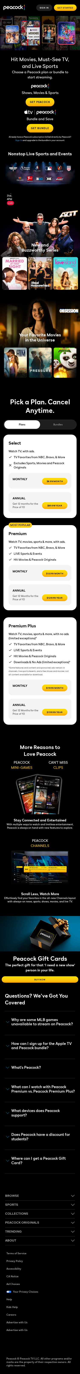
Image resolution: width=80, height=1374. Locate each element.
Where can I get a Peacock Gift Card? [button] (38, 1160)
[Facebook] (9, 1343)
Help (9, 1299)
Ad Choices (13, 1284)
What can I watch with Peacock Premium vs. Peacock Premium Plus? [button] (43, 1089)
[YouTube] (32, 1343)
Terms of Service (16, 1253)
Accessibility (13, 1268)
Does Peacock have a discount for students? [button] (40, 1136)
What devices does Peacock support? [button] (35, 1113)
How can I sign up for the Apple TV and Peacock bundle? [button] (41, 1045)
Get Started (65, 7)
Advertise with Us (17, 1322)
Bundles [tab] (58, 424)
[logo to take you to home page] (14, 8)
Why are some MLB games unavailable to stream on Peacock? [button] (42, 1022)
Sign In (44, 7)
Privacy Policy (14, 1261)
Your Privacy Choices (25, 1291)
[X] (54, 1343)
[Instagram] (43, 1343)
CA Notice (12, 1276)
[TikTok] (20, 1343)
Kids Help (12, 1307)
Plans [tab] (22, 424)
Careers (11, 1314)
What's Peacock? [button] (26, 1067)
